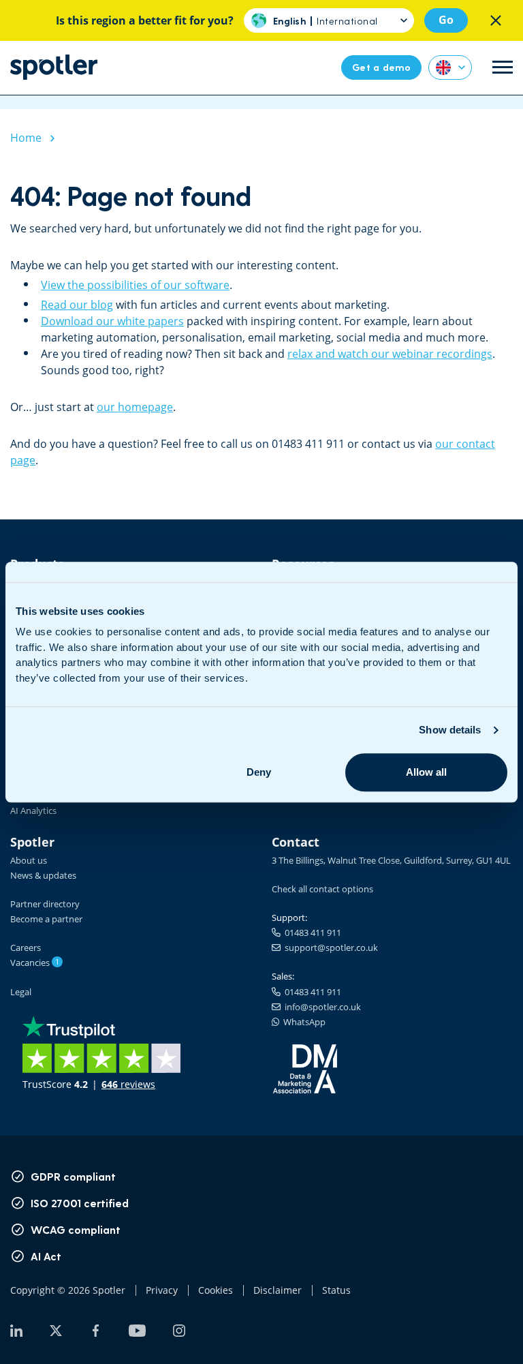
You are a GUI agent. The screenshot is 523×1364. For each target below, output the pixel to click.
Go (446, 19)
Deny (259, 772)
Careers (25, 947)
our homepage (135, 406)
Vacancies (34, 962)
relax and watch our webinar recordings (389, 353)
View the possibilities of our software (135, 284)
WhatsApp (302, 1022)
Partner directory (45, 904)
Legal (20, 992)
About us (28, 860)
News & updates (43, 875)
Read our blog (77, 304)
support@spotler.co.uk (329, 947)
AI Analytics (33, 810)
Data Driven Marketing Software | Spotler (53, 67)
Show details (450, 730)
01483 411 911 (311, 932)
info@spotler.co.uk (321, 1007)
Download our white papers (112, 321)
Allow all (426, 772)
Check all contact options (322, 889)
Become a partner (46, 919)
